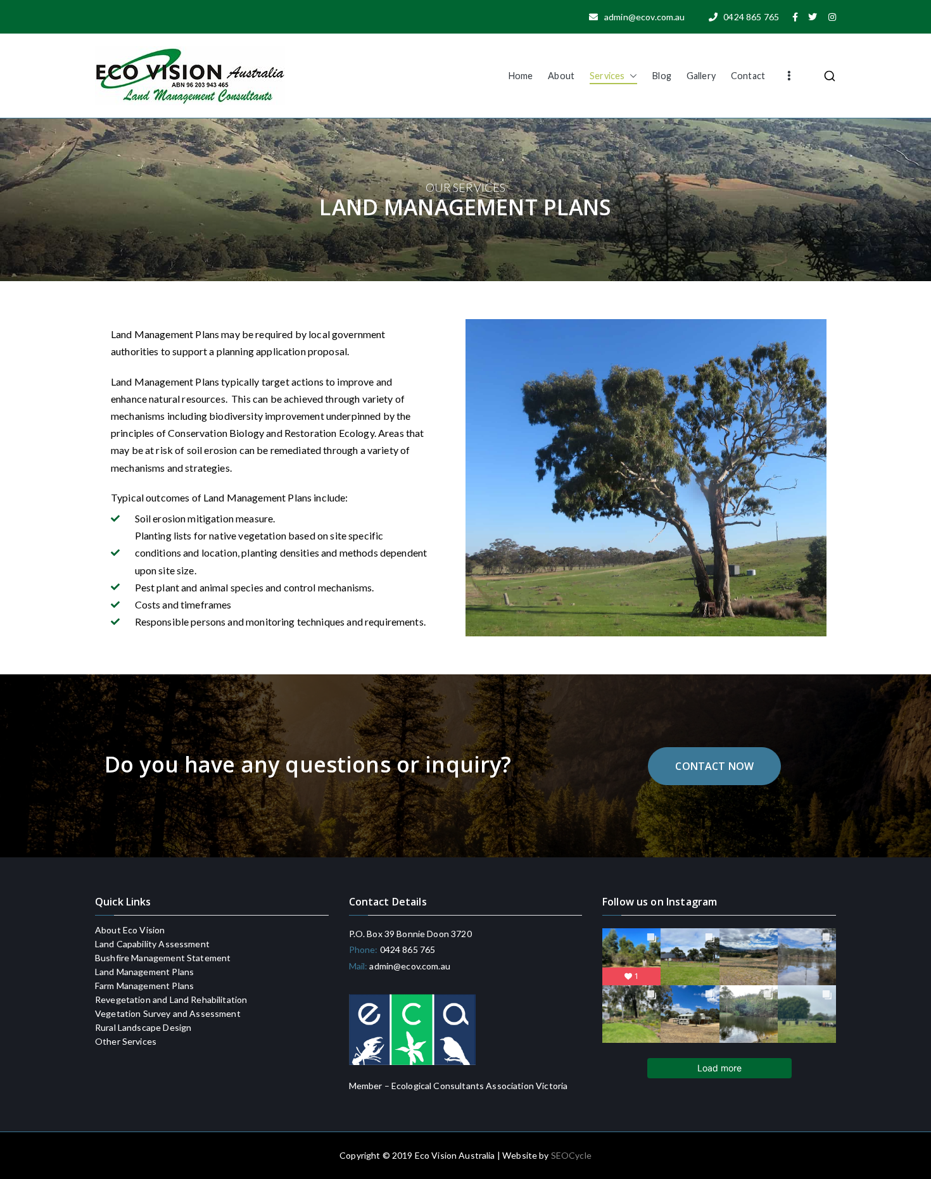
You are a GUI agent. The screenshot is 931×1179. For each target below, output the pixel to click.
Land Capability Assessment (152, 944)
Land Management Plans (144, 972)
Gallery (701, 75)
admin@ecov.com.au (408, 966)
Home (521, 75)
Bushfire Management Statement (163, 958)
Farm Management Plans (144, 985)
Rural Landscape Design (143, 1027)
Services (607, 75)
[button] (630, 76)
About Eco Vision (130, 930)
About (561, 75)
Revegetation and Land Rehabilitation (171, 999)
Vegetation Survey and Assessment (168, 1013)
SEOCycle (571, 1155)
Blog (661, 75)
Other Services (125, 1041)
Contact (748, 75)
